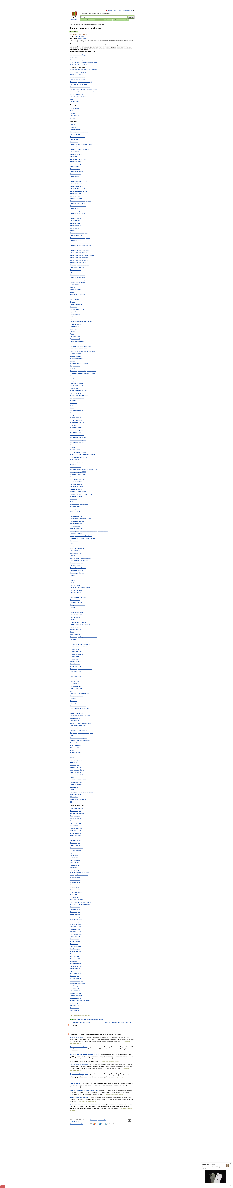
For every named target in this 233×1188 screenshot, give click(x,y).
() (78, 64)
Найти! (131, 17)
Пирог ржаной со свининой (79, 1064)
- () (83, 62)
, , (78, 188)
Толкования (100, 20)
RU (132, 10)
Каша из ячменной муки (77, 1037)
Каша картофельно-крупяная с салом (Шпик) (84, 1090)
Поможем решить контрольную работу (90, 1019)
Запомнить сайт (111, 10)
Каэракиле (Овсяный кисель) (81, 1022)
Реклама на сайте (102, 1119)
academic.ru (74, 19)
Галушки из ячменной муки (78, 1047)
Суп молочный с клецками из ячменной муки (84, 1054)
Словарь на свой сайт (124, 10)
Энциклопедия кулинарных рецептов (87, 20)
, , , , (89, 531)
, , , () (82, 351)
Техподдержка (93, 1119)
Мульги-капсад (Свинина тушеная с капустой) (118, 1022)
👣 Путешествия (75, 1121)
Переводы (108, 20)
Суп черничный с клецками (79, 1074)
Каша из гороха (75, 1083)
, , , (82, 454)
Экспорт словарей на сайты (76, 1123)
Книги (116, 20)
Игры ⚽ (125, 20)
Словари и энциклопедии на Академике (95, 14)
